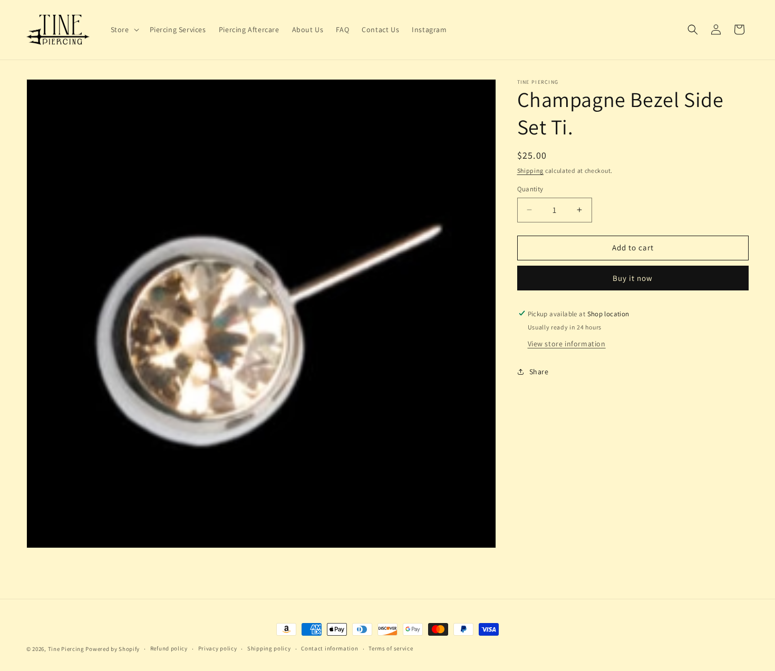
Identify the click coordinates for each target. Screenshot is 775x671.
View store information (567, 343)
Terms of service (391, 649)
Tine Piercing (66, 649)
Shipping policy (269, 649)
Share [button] (539, 371)
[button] (123, 29)
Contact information (329, 649)
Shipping (530, 170)
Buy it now (633, 278)
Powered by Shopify (112, 649)
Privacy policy (217, 649)
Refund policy (169, 649)
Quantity (530, 188)
